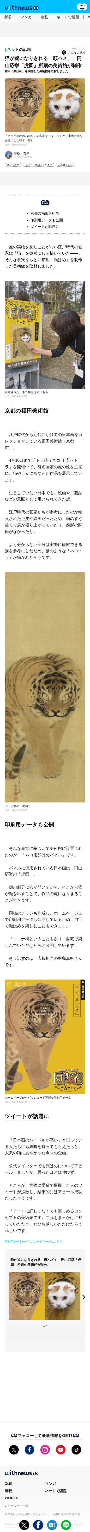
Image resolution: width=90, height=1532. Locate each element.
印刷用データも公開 (46, 220)
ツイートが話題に (44, 226)
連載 (44, 17)
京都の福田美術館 (44, 213)
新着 (8, 17)
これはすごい (65, 164)
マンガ (26, 17)
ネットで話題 (68, 17)
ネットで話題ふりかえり (38, 164)
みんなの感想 (76, 52)
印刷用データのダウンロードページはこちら (33, 1241)
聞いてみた (13, 164)
